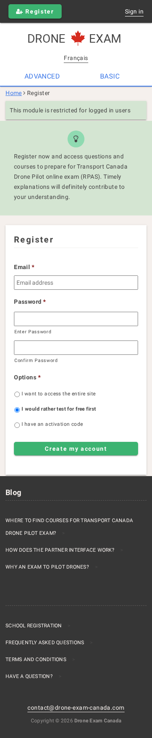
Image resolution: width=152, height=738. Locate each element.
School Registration (33, 626)
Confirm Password (36, 360)
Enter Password (32, 332)
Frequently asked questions (44, 642)
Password (30, 301)
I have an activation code (52, 424)
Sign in (134, 11)
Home (13, 93)
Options (27, 377)
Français (76, 57)
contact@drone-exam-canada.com (75, 707)
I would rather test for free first (59, 409)
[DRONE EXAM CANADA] (76, 39)
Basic (109, 76)
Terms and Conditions (35, 659)
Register (39, 11)
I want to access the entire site (58, 394)
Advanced (42, 76)
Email (24, 267)
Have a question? (29, 676)
